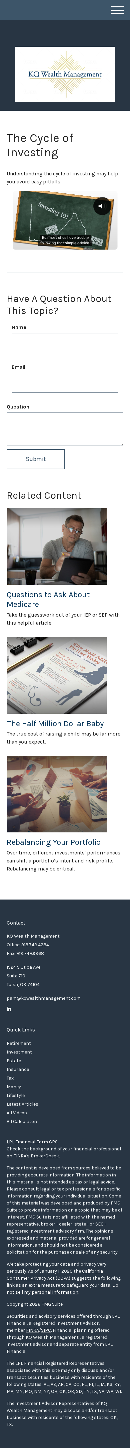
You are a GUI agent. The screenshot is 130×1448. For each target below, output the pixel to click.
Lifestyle (16, 1095)
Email (18, 367)
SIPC (46, 1330)
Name (19, 327)
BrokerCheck (45, 1156)
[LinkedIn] (9, 1009)
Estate (14, 1061)
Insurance (18, 1069)
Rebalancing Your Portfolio (54, 842)
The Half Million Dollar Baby (55, 723)
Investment (19, 1052)
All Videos (17, 1113)
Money (14, 1087)
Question (18, 407)
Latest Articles (22, 1104)
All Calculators (23, 1121)
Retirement (19, 1043)
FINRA (32, 1330)
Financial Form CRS (36, 1142)
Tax (10, 1078)
